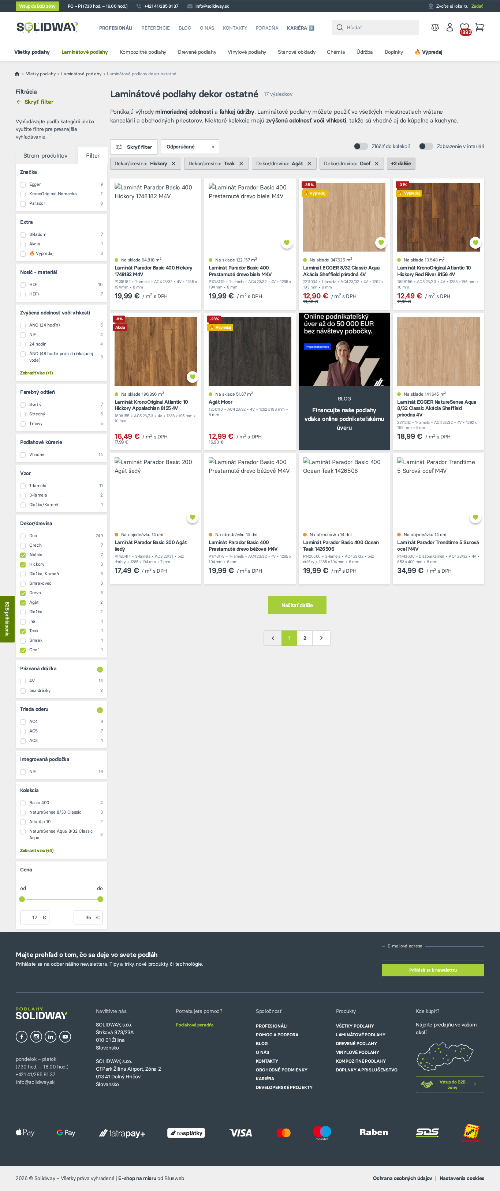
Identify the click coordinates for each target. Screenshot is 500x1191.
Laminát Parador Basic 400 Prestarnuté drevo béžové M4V (243, 545)
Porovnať (177, 243)
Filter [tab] (93, 155)
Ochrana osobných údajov (402, 1178)
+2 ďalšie (401, 163)
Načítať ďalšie (297, 605)
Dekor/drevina (36, 523)
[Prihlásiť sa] (449, 27)
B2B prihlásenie (7, 619)
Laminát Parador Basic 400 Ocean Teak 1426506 (341, 545)
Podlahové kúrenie (41, 442)
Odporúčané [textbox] (180, 146)
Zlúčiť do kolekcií (391, 146)
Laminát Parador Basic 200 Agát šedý (151, 545)
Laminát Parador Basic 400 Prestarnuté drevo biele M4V (240, 271)
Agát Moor (220, 402)
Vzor (25, 473)
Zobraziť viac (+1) (36, 373)
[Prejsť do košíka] (479, 27)
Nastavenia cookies (462, 1178)
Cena (26, 869)
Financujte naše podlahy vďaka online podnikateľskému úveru (344, 418)
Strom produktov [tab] (45, 155)
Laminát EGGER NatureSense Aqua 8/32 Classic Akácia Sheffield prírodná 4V (436, 408)
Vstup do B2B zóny (37, 6)
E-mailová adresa (405, 946)
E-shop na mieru (137, 1178)
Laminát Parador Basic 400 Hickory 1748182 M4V (154, 271)
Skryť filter (39, 101)
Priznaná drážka (38, 668)
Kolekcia (29, 790)
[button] (61, 172)
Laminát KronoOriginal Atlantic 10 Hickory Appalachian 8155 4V (151, 405)
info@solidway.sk (212, 6)
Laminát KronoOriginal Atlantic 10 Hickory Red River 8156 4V (434, 271)
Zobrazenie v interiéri (460, 146)
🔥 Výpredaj (314, 193)
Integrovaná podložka (45, 759)
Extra (26, 222)
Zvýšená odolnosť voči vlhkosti (55, 312)
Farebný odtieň (37, 392)
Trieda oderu (34, 709)
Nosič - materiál (38, 272)
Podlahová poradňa (195, 1025)
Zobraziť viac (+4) (36, 850)
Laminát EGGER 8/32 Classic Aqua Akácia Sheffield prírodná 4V (341, 271)
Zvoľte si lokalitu (459, 6)
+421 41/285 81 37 (161, 6)
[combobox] (375, 27)
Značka (28, 172)
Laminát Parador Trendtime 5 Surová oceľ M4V (438, 545)
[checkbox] (66, 184)
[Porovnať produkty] (435, 27)
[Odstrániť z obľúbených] (287, 243)
